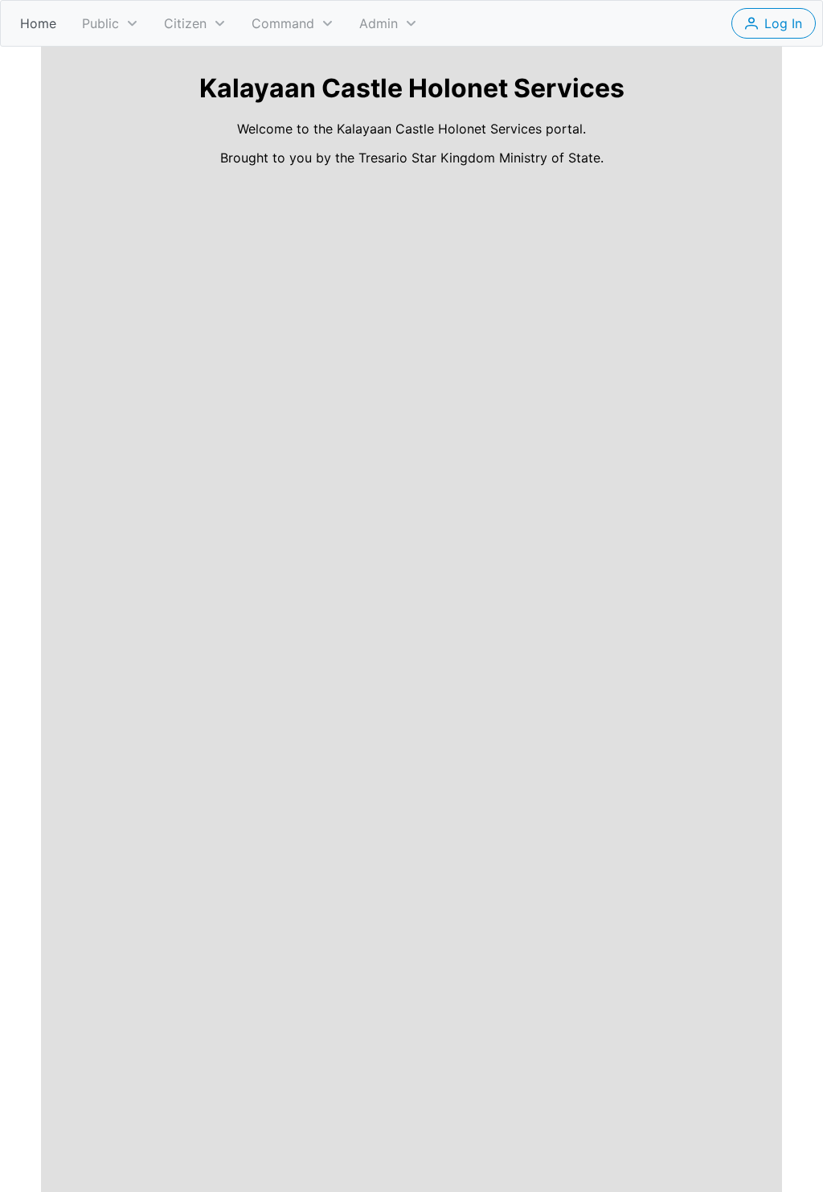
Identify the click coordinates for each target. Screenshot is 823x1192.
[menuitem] (38, 23)
